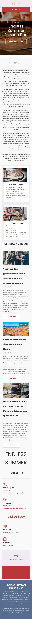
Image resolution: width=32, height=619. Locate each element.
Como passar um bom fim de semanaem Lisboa (14, 344)
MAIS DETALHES (16, 41)
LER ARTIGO (11, 316)
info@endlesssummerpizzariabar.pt (14, 493)
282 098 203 (7, 506)
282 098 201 (7, 490)
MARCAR (16, 9)
